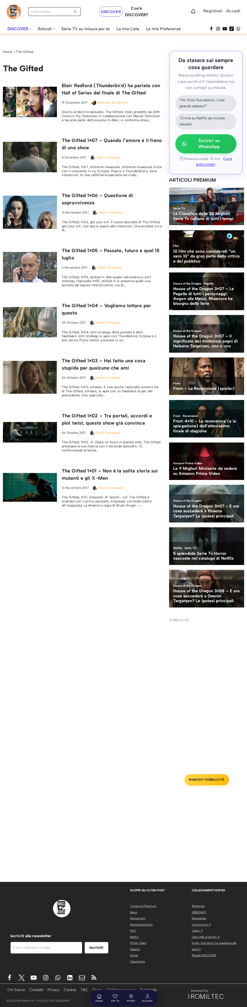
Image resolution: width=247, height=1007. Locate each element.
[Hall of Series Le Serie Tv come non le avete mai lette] (14, 11)
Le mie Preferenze (163, 28)
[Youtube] (34, 978)
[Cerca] (75, 11)
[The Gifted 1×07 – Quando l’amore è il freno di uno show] (30, 157)
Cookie (70, 989)
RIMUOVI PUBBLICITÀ (207, 779)
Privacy (54, 989)
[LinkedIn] (70, 978)
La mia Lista (128, 28)
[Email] (82, 978)
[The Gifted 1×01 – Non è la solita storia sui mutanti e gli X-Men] (30, 487)
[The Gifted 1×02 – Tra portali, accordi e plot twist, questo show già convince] (30, 432)
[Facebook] (211, 29)
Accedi (233, 11)
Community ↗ (201, 924)
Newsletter (199, 918)
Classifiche (137, 961)
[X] (22, 978)
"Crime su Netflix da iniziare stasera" (202, 121)
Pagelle (135, 949)
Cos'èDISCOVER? (136, 11)
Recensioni (137, 918)
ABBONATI (199, 912)
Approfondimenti (141, 924)
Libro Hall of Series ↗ (206, 937)
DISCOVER (111, 11)
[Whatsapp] (238, 29)
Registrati (213, 11)
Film (133, 930)
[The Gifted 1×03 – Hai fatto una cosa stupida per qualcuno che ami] (30, 377)
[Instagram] (218, 29)
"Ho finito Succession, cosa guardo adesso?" (202, 103)
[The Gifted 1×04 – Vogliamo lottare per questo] (30, 322)
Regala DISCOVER (204, 955)
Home (7, 52)
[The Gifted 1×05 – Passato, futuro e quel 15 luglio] (30, 267)
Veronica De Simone (112, 102)
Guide (134, 955)
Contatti (36, 989)
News (133, 912)
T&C (84, 989)
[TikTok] (231, 29)
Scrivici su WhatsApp (209, 144)
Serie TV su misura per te (85, 28)
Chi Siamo (16, 989)
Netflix (134, 937)
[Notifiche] (193, 11)
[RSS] (94, 978)
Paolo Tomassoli (109, 157)
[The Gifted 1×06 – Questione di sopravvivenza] (30, 212)
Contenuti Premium (143, 906)
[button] (30, 29)
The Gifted (24, 52)
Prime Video (138, 943)
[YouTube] (225, 29)
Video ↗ (197, 930)
